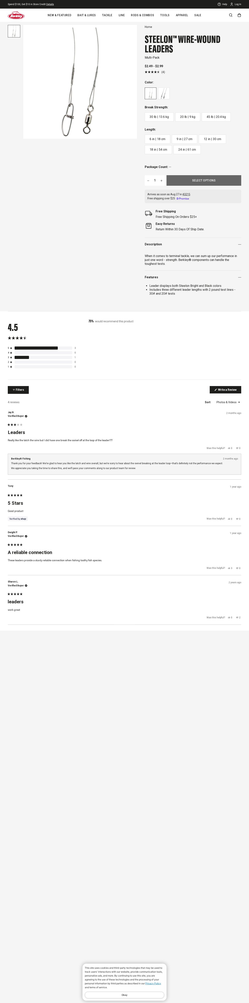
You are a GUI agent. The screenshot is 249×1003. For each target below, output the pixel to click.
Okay (124, 994)
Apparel (182, 15)
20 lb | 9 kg (187, 117)
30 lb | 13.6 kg (159, 117)
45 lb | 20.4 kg (216, 117)
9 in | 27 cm (184, 139)
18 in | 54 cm (158, 149)
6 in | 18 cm (157, 139)
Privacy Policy (153, 983)
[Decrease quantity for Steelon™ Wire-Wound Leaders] (148, 180)
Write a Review (229, 390)
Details (50, 4)
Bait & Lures (86, 15)
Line (122, 15)
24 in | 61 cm (187, 149)
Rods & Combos (142, 15)
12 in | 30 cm (212, 139)
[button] (155, 72)
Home (148, 26)
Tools (164, 15)
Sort (208, 402)
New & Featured (59, 15)
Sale (197, 15)
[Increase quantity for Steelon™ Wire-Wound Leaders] (161, 180)
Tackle (107, 15)
